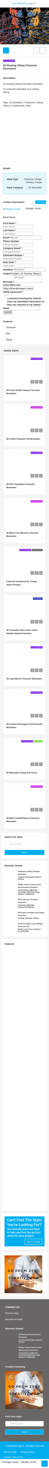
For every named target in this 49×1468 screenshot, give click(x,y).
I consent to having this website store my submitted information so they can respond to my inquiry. (25, 301)
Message (8, 282)
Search (25, 852)
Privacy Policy (27, 1452)
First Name (9, 223)
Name (6, 308)
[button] (36, 50)
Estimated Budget (13, 255)
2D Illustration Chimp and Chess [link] (21, 773)
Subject (7, 273)
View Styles (41, 202)
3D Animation (37, 598)
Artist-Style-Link (11, 285)
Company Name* (12, 248)
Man (8, 333)
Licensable (38, 741)
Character (11, 327)
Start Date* (9, 262)
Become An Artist (13, 1319)
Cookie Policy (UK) (13, 1457)
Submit (7, 312)
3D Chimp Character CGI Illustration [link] (23, 439)
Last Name (9, 230)
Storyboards (37, 550)
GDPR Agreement (13, 292)
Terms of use (10, 1452)
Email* (7, 237)
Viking (9, 339)
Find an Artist (11, 1313)
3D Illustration (36, 407)
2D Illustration (9, 60)
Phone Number (11, 241)
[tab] (6, 50)
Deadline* (9, 269)
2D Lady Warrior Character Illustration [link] (24, 679)
